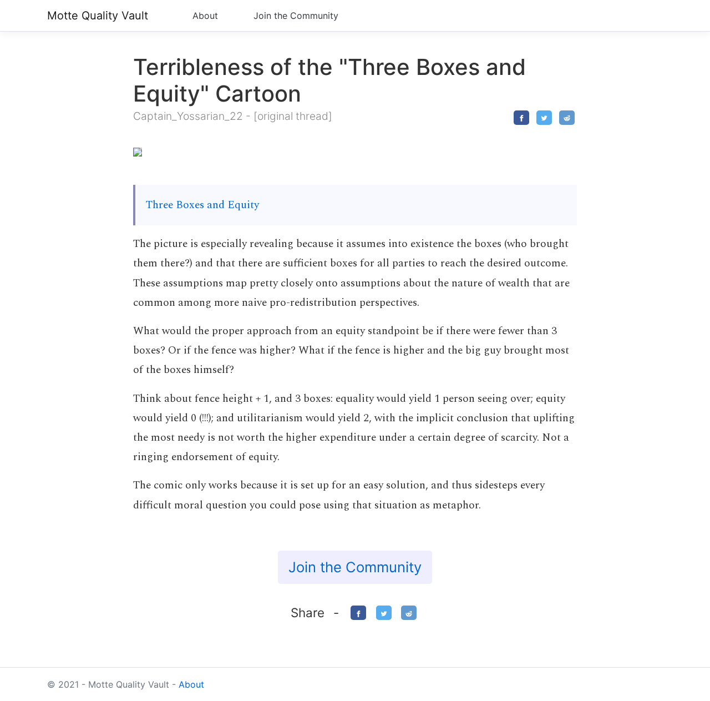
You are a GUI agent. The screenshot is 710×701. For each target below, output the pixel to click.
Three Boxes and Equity (202, 205)
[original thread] (292, 116)
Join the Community (295, 15)
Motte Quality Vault (97, 15)
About (205, 15)
